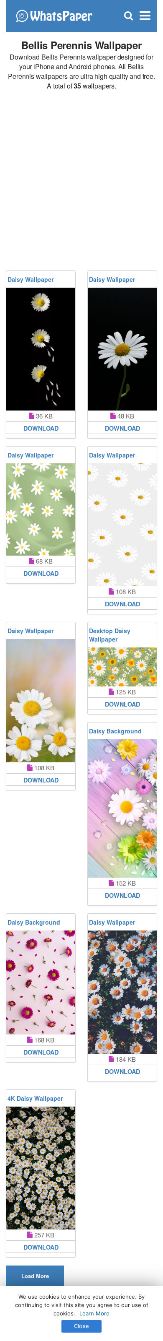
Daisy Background (115, 731)
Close (81, 1326)
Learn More (94, 1313)
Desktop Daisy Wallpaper (109, 634)
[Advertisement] (81, 180)
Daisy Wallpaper (30, 279)
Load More (35, 1276)
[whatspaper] (54, 15)
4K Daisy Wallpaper (35, 1098)
